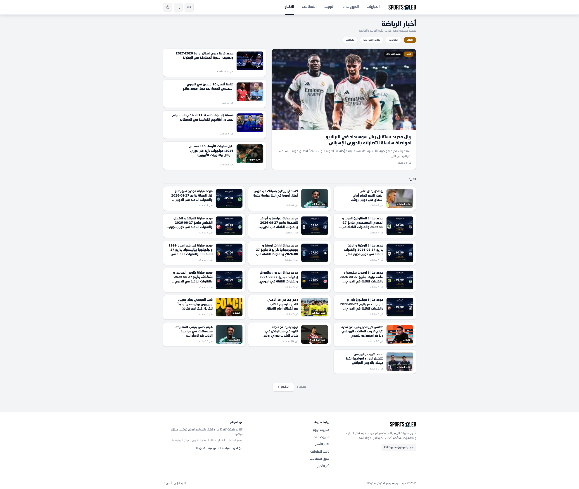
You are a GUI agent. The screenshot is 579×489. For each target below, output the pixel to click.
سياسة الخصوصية (219, 448)
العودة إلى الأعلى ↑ (174, 483)
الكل (410, 40)
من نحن (237, 448)
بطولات (350, 40)
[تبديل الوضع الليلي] (167, 7)
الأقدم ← (283, 387)
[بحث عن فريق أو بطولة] (178, 7)
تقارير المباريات (371, 40)
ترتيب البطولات (319, 451)
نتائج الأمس (322, 444)
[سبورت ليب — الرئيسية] (402, 7)
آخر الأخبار (323, 466)
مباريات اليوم (321, 430)
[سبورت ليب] (376, 424)
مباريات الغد (321, 437)
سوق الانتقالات (319, 459)
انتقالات (394, 40)
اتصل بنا (201, 448)
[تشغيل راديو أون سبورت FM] (189, 7)
